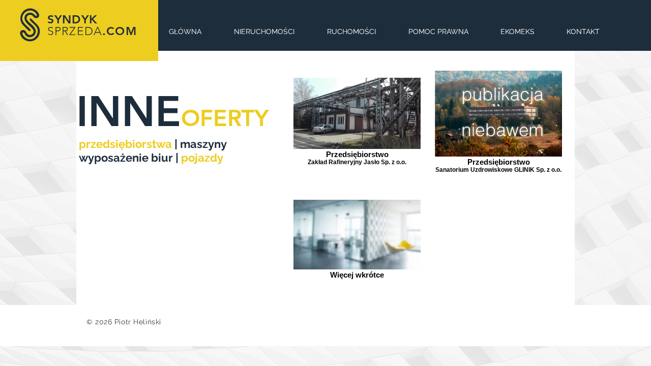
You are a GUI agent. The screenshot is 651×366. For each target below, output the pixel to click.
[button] (438, 31)
